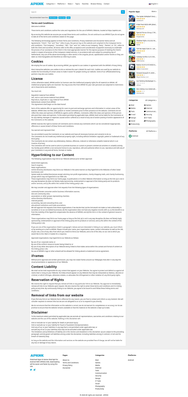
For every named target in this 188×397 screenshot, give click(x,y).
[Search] (123, 12)
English (154, 4)
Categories (50, 4)
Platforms (60, 4)
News (70, 4)
